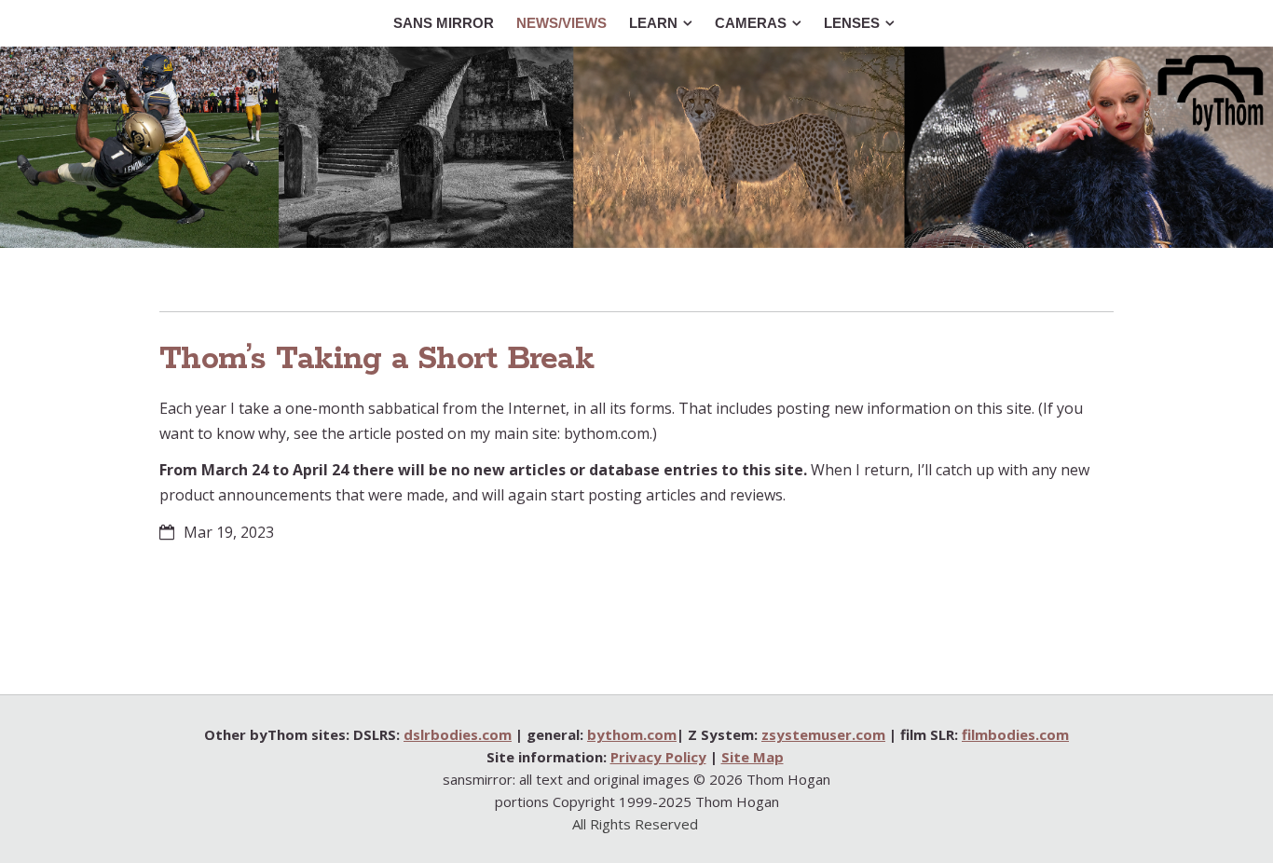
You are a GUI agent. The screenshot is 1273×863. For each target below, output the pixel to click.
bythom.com (632, 734)
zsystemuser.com (823, 734)
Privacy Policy (658, 756)
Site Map (752, 756)
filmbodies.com (1015, 734)
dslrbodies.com (458, 734)
